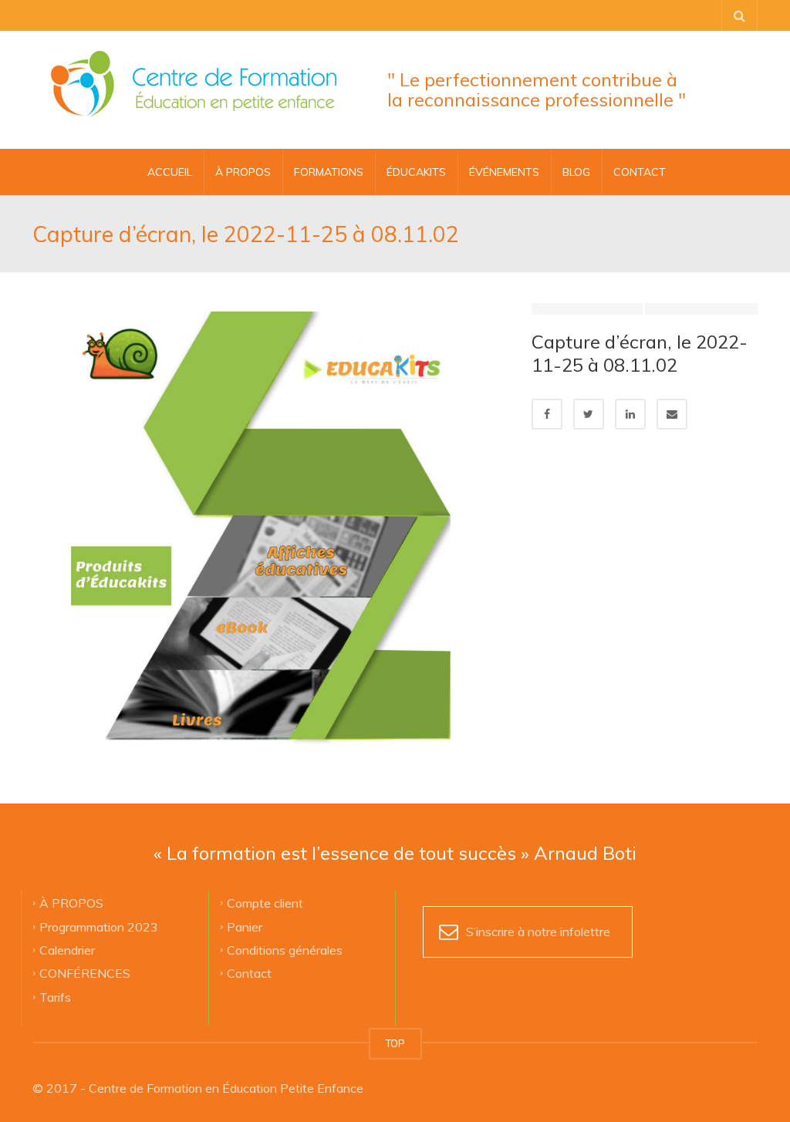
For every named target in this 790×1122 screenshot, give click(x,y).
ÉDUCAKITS (416, 172)
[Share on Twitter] (588, 414)
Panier (244, 926)
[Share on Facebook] (547, 414)
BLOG (576, 172)
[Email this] (672, 414)
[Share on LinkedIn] (630, 414)
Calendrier (67, 949)
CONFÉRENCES (84, 973)
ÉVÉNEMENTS (504, 172)
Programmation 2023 (98, 926)
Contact (249, 973)
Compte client (265, 903)
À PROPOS (243, 172)
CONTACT (639, 172)
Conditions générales (285, 949)
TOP (395, 1043)
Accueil (169, 172)
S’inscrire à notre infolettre (538, 931)
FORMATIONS (328, 172)
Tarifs (55, 996)
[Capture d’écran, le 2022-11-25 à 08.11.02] (270, 523)
